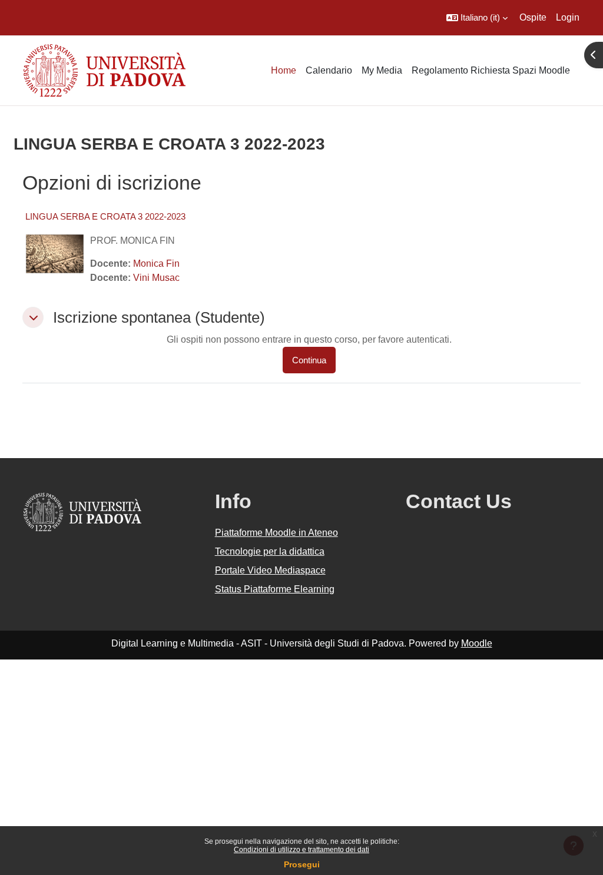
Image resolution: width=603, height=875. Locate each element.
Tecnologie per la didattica (269, 551)
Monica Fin (156, 263)
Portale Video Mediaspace (270, 570)
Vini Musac (156, 278)
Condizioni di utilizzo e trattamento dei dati (301, 850)
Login (567, 17)
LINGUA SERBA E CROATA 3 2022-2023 (105, 216)
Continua (309, 360)
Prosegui (302, 864)
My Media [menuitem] (382, 70)
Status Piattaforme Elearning (274, 589)
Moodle (476, 643)
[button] (477, 17)
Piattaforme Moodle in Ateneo (276, 533)
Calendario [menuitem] (329, 70)
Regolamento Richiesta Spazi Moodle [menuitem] (491, 70)
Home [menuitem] (283, 70)
